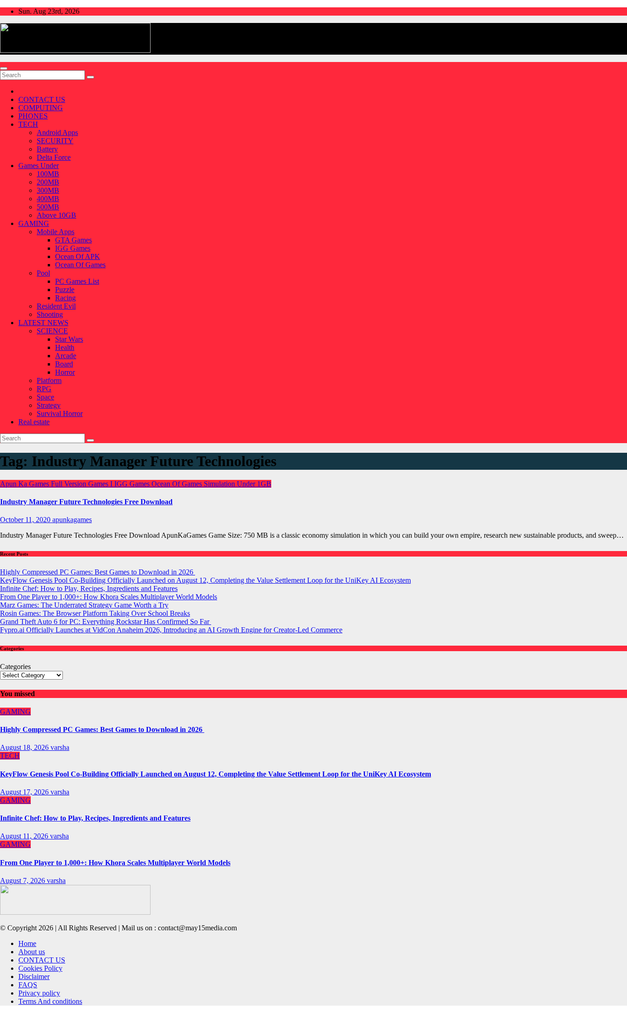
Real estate (34, 422)
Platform (49, 380)
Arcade (65, 356)
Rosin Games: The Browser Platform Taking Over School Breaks (95, 613)
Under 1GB (254, 484)
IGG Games (72, 248)
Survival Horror (60, 413)
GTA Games (73, 240)
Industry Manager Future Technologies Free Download (86, 502)
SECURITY (55, 141)
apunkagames (72, 519)
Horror (65, 372)
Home (27, 943)
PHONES (33, 116)
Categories (15, 666)
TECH (28, 124)
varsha (59, 747)
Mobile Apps (55, 232)
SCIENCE (52, 331)
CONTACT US (41, 99)
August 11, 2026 (25, 836)
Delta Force (54, 157)
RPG (44, 389)
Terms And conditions (50, 1001)
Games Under (38, 165)
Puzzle (64, 289)
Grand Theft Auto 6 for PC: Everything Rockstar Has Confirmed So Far (105, 621)
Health (64, 347)
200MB (48, 182)
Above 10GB (56, 215)
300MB (48, 190)
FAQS (27, 985)
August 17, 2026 (25, 792)
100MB (48, 174)
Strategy (49, 405)
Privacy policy (39, 993)
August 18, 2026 (25, 747)
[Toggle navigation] (3, 68)
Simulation (220, 484)
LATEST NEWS (43, 322)
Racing (65, 298)
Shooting (50, 314)
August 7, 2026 (23, 880)
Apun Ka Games (25, 484)
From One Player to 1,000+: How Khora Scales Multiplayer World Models (108, 597)
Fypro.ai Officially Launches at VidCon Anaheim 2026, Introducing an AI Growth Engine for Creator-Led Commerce (171, 630)
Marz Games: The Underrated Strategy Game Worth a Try (84, 605)
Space (45, 397)
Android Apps (57, 132)
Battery (47, 149)
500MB (48, 207)
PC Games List (77, 281)
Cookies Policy (40, 968)
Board (64, 364)
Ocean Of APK (77, 256)
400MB (48, 199)
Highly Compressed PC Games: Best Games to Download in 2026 (97, 572)
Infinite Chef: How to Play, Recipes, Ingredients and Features (89, 588)
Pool (43, 273)
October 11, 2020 (26, 519)
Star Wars (69, 339)
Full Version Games (80, 484)
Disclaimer (34, 976)
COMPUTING (40, 108)
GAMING (33, 223)
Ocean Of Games (80, 265)
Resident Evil (56, 306)
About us (31, 952)
